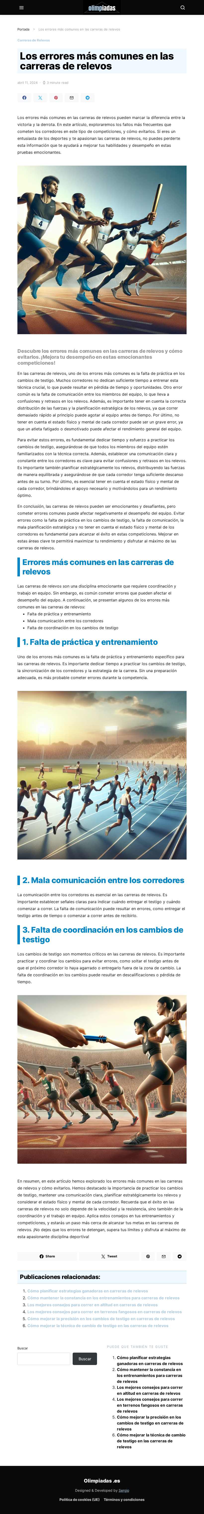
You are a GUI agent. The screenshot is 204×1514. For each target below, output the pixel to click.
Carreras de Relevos (33, 40)
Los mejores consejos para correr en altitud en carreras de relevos (92, 1304)
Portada (23, 29)
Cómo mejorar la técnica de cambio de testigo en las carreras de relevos (97, 1325)
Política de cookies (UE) (79, 1499)
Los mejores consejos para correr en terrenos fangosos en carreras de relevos (104, 1311)
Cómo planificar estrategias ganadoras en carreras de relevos (87, 1290)
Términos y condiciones (124, 1499)
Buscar (22, 1348)
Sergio (124, 1490)
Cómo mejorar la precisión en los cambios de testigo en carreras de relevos (101, 1318)
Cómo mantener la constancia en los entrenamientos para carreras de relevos (103, 1297)
